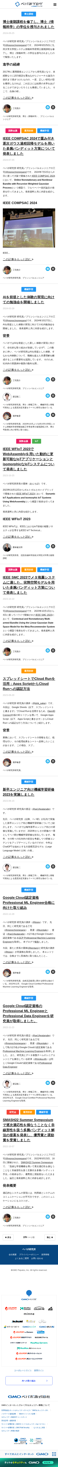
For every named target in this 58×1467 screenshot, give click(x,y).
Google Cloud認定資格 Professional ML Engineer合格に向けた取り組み (29, 903)
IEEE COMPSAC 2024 (43, 176)
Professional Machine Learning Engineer (23, 1051)
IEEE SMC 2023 (44, 615)
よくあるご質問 (22, 1258)
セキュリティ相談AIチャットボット (14, 1417)
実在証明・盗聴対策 (8, 1421)
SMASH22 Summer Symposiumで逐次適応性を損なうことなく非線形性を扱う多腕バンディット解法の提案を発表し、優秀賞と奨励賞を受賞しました (29, 1130)
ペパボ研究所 (29, 1249)
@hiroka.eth (40, 1059)
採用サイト (39, 1370)
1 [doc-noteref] (43, 347)
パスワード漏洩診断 (8, 1414)
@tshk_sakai (39, 703)
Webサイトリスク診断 (27, 1414)
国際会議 (12, 130)
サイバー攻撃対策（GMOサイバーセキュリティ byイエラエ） (23, 1424)
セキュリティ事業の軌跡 (10, 1431)
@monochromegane (16, 45)
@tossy (36, 922)
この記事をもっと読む (17, 97)
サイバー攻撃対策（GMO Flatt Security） (16, 1428)
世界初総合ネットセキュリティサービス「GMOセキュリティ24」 (25, 1410)
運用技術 (28, 130)
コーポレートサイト (23, 1370)
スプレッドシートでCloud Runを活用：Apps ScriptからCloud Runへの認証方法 (29, 684)
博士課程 (28, 14)
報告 (36, 942)
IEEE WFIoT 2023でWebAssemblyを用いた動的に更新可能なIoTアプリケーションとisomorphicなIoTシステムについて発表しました (28, 459)
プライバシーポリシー (29, 1254)
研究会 (12, 1112)
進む (49, 1237)
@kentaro (33, 948)
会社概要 (13, 1254)
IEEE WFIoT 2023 (25, 494)
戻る (9, 1237)
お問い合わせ (37, 1258)
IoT (36, 441)
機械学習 (44, 130)
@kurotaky (42, 930)
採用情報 (45, 1254)
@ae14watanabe (41, 809)
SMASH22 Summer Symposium (37, 1162)
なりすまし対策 (39, 1428)
